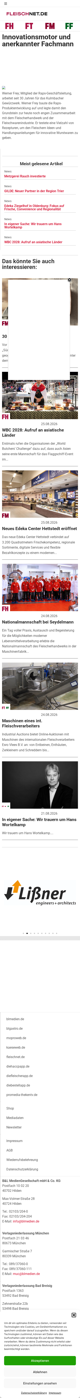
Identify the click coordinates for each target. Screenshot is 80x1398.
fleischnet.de (15, 1057)
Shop (10, 1108)
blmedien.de (15, 1019)
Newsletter (14, 1127)
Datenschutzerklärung (34, 1392)
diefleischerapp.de (19, 1076)
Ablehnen (40, 1372)
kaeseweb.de (15, 1047)
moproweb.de (16, 1038)
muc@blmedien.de (26, 1274)
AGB (9, 1150)
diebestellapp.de (18, 1085)
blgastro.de (14, 1028)
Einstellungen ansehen (40, 1383)
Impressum (55, 1392)
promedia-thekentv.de (21, 1095)
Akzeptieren (40, 1361)
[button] (74, 1315)
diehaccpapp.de (17, 1066)
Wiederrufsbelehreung (22, 1160)
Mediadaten (15, 1118)
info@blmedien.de (26, 1221)
